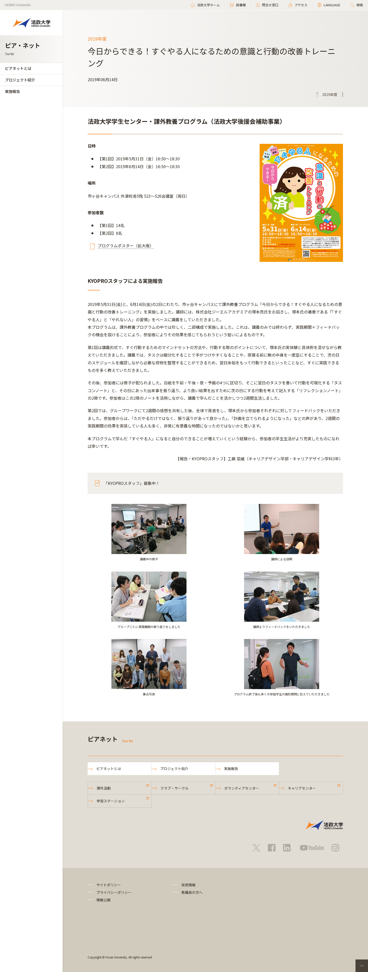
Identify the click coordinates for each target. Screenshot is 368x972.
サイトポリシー (108, 884)
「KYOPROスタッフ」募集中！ (132, 483)
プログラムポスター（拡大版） (126, 246)
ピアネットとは (18, 68)
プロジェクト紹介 (20, 79)
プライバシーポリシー (113, 892)
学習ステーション (111, 800)
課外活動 (104, 788)
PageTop (361, 965)
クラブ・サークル (174, 788)
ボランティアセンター (241, 788)
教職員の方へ (192, 892)
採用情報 (188, 884)
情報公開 (103, 899)
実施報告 (12, 91)
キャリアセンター (302, 788)
